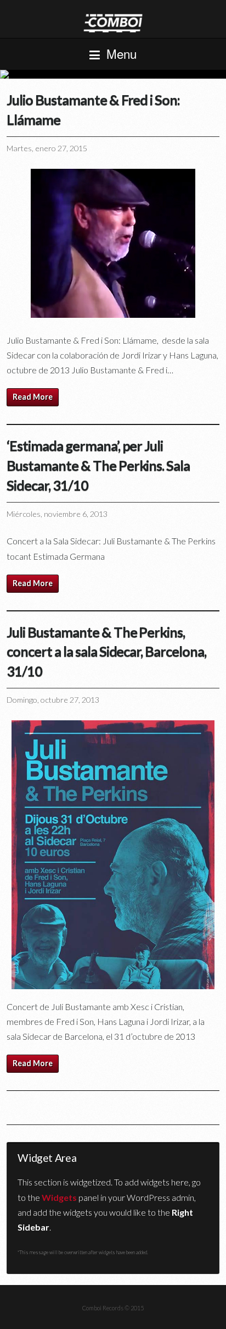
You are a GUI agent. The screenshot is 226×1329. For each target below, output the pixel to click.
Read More (33, 396)
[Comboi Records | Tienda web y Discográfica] (113, 22)
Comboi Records (113, 74)
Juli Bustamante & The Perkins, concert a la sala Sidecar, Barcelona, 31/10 (106, 652)
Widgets (59, 1197)
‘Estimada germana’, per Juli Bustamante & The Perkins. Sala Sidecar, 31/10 (98, 465)
